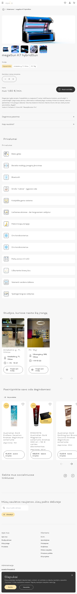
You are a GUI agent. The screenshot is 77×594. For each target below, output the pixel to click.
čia (54, 582)
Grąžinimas (44, 547)
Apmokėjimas (45, 540)
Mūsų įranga (5, 543)
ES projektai (45, 556)
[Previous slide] (61, 378)
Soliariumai (10, 9)
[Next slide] (71, 378)
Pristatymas (44, 543)
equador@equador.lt (8, 569)
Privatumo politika (46, 553)
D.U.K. (43, 537)
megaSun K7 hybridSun (23, 9)
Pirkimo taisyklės (46, 550)
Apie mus (4, 537)
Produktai (5, 547)
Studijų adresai (6, 540)
